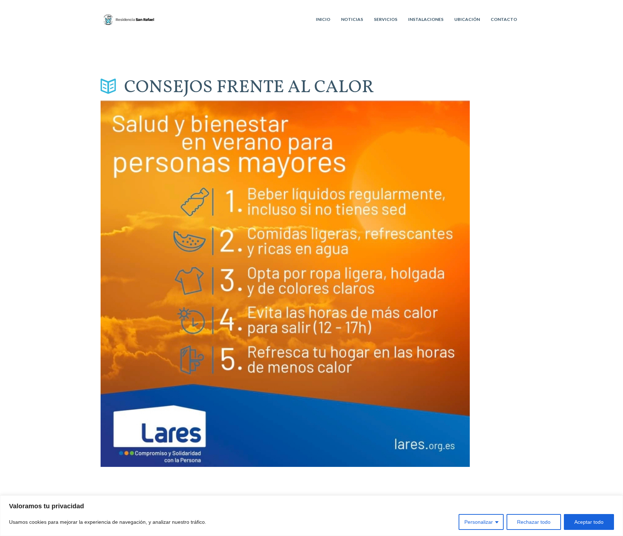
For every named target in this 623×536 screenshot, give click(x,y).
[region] (311, 515)
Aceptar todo (589, 522)
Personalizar (478, 522)
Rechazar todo (534, 522)
